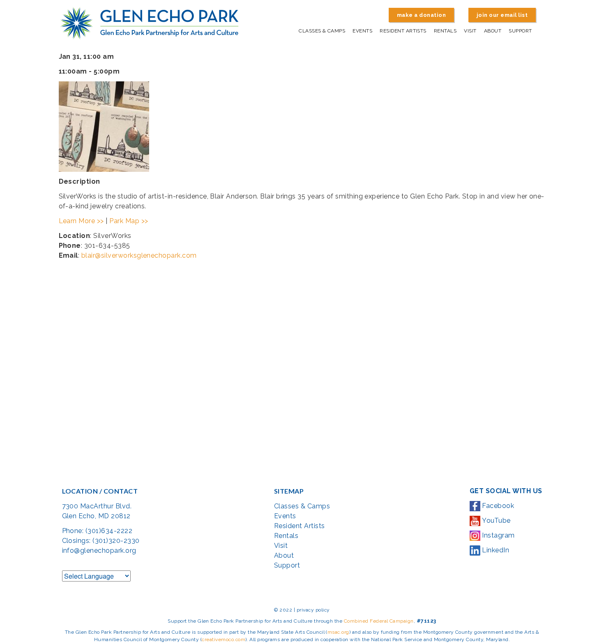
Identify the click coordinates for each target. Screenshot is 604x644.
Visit (470, 31)
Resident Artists (403, 31)
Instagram (497, 535)
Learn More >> (81, 221)
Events (362, 31)
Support (520, 31)
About (492, 31)
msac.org (338, 632)
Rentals (445, 31)
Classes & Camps (322, 31)
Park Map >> (128, 221)
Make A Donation (421, 15)
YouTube (495, 520)
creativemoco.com (223, 639)
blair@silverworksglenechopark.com (139, 255)
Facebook (497, 506)
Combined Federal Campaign (379, 621)
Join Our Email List (502, 15)
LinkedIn (494, 550)
